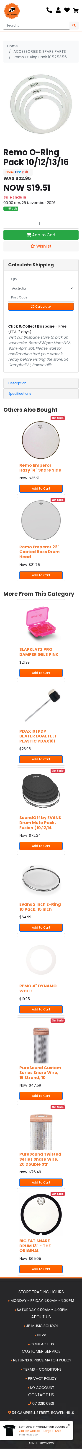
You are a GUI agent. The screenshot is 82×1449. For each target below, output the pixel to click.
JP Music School (41, 1325)
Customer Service (41, 1351)
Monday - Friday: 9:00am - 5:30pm (42, 1300)
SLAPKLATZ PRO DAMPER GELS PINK (38, 651)
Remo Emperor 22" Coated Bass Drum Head (39, 552)
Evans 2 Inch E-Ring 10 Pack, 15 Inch (40, 906)
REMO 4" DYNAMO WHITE (38, 988)
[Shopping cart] (76, 11)
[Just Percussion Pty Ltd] (11, 11)
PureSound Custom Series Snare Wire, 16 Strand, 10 (40, 1072)
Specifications (19, 393)
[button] (41, 246)
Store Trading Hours (41, 1292)
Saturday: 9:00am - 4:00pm (41, 1309)
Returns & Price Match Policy (41, 1360)
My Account (41, 1387)
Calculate (42, 306)
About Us (41, 1317)
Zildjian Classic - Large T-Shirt (38, 1431)
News (41, 1335)
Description (17, 383)
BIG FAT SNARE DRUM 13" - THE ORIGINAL (35, 1245)
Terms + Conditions (42, 1369)
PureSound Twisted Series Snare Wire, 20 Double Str (40, 1159)
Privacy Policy (41, 1378)
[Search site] (74, 26)
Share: (10, 172)
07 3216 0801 (42, 1403)
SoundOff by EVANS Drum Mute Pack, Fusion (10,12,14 (40, 822)
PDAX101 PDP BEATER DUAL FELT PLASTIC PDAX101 (38, 736)
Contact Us (42, 1344)
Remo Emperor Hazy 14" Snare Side (40, 467)
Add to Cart (43, 235)
